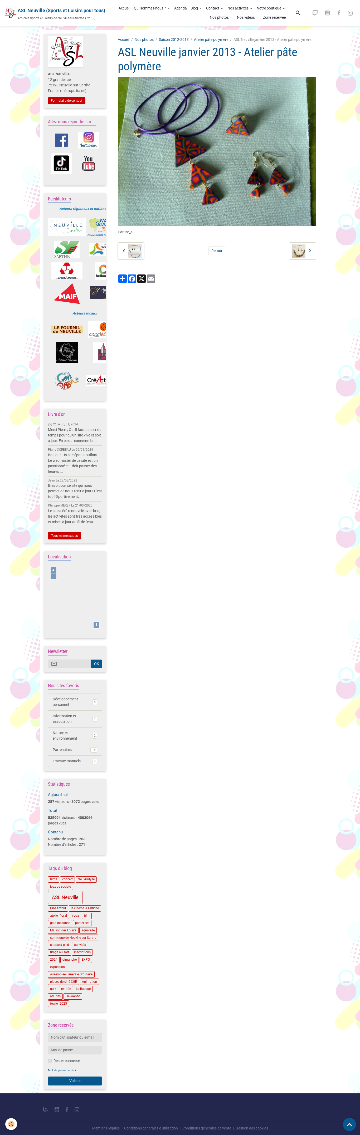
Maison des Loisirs (63, 930)
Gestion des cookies (252, 1128)
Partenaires (74, 750)
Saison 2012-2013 (174, 39)
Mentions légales (106, 1128)
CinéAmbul (58, 908)
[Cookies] (11, 1124)
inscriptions (82, 952)
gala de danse (60, 923)
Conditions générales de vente (206, 1128)
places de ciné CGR (63, 982)
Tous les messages (64, 536)
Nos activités (238, 8)
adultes (55, 996)
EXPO (86, 959)
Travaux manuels (74, 761)
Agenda (180, 8)
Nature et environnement (74, 735)
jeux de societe (60, 886)
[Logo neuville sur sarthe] (67, 227)
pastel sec (82, 923)
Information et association (74, 719)
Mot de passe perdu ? (62, 1070)
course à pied (59, 945)
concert (67, 879)
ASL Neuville (65, 897)
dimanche (69, 959)
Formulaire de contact (66, 100)
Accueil (124, 8)
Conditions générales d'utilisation (151, 1128)
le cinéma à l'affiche (85, 908)
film (87, 915)
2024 (53, 959)
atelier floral (58, 915)
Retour (216, 251)
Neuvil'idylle (86, 879)
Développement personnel (74, 702)
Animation (89, 982)
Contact (213, 8)
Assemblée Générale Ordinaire (71, 974)
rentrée (66, 989)
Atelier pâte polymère (211, 39)
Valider (75, 1081)
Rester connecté (66, 1061)
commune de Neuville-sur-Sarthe (73, 938)
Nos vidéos (246, 17)
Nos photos (220, 17)
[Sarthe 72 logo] (67, 249)
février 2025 (58, 1003)
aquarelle (88, 930)
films (53, 879)
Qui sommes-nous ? (150, 8)
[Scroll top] (349, 1124)
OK (96, 664)
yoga (75, 915)
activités (80, 945)
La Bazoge (83, 989)
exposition (57, 967)
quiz (53, 989)
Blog (195, 8)
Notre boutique (269, 8)
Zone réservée (274, 17)
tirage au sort (59, 952)
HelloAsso (73, 996)
